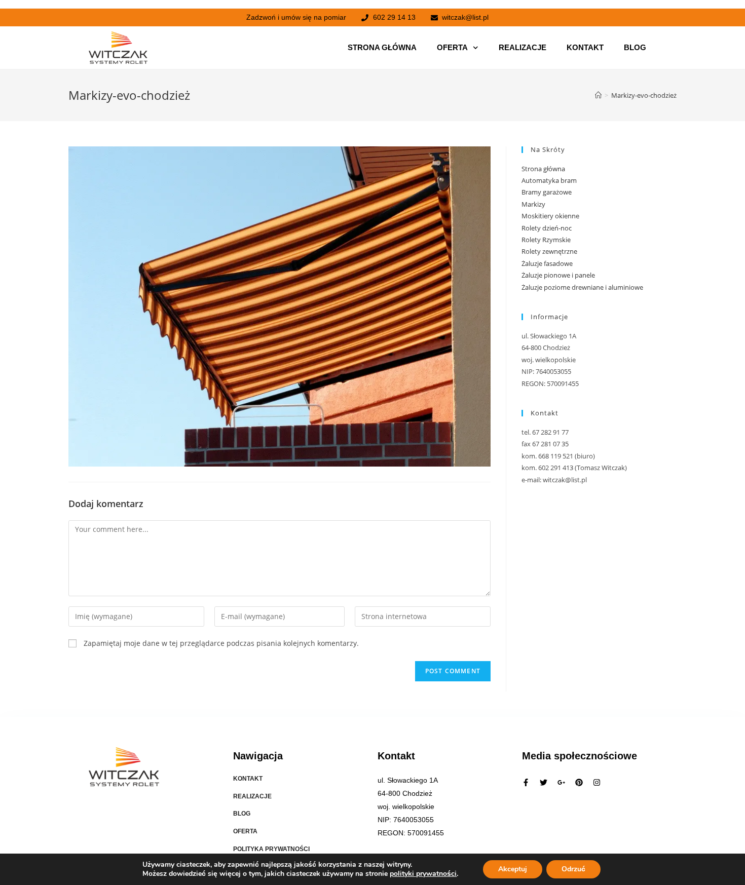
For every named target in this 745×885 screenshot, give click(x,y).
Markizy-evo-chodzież (644, 95)
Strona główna (382, 47)
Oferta (452, 47)
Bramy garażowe (547, 192)
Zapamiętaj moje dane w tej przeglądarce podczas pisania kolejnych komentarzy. (221, 643)
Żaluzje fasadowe (547, 263)
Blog (635, 47)
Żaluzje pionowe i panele (558, 275)
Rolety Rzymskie (546, 239)
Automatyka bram (549, 180)
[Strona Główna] (598, 95)
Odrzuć (573, 869)
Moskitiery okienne (550, 215)
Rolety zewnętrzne (549, 251)
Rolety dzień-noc (547, 228)
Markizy (533, 204)
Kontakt (585, 47)
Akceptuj (512, 869)
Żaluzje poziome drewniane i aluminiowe (582, 287)
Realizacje (522, 47)
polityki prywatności (423, 873)
